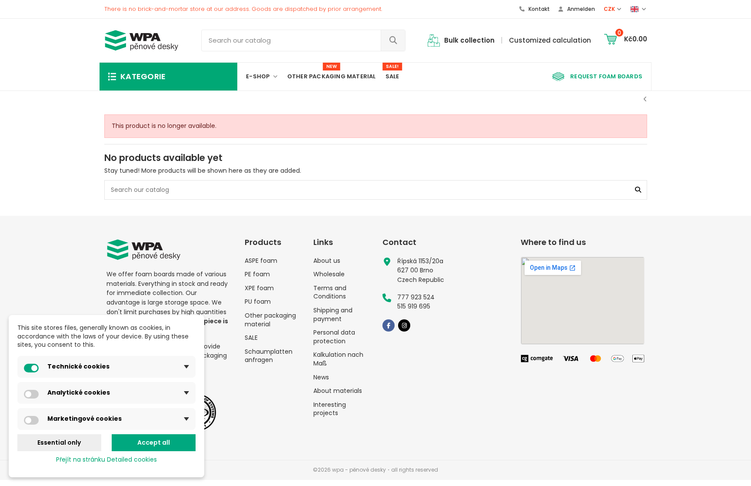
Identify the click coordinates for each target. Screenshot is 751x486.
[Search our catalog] (393, 40)
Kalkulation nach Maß (338, 359)
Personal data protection (334, 336)
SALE (251, 338)
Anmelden (580, 9)
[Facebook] (388, 325)
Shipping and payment (332, 314)
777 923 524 (416, 297)
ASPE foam (261, 261)
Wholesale (329, 274)
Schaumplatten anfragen (268, 356)
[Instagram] (404, 325)
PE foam (257, 274)
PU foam (258, 302)
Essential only (59, 442)
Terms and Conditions (329, 292)
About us (326, 261)
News (321, 377)
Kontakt (538, 9)
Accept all (153, 442)
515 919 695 (413, 306)
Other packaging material (270, 320)
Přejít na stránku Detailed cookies (106, 459)
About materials (337, 391)
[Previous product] (645, 99)
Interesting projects (329, 409)
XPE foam (259, 288)
